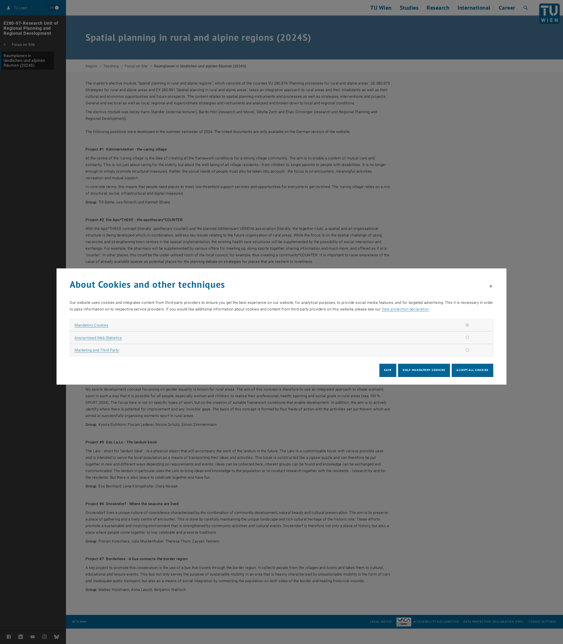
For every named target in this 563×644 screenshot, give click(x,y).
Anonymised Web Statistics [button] (98, 338)
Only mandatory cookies (424, 370)
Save (388, 370)
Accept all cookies (472, 370)
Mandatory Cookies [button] (91, 325)
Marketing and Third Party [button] (97, 350)
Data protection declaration (405, 309)
